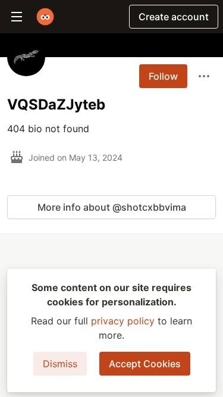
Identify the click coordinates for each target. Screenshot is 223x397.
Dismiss (60, 364)
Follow (163, 76)
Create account (174, 17)
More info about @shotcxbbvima (111, 207)
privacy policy (123, 321)
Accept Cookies (145, 364)
